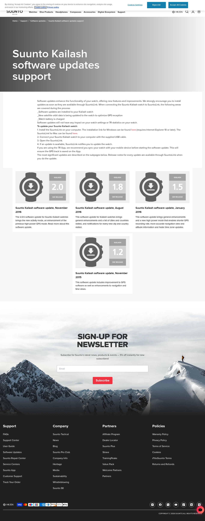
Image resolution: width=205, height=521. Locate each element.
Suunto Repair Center (14, 458)
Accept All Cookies (178, 5)
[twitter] (168, 504)
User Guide (9, 446)
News (56, 440)
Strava (105, 452)
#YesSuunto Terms (162, 458)
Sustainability (60, 476)
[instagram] (152, 504)
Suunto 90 (58, 488)
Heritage (57, 464)
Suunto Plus (108, 446)
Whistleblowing (61, 482)
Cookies (156, 452)
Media (56, 470)
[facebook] (160, 504)
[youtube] (176, 504)
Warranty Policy (160, 434)
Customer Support (12, 476)
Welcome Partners (111, 470)
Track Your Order (11, 482)
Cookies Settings (135, 5)
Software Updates (12, 452)
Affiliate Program (111, 434)
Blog (55, 446)
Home (15, 21)
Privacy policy (53, 7)
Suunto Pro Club (61, 452)
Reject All (156, 5)
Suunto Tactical (61, 434)
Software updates (38, 21)
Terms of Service (161, 446)
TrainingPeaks (109, 458)
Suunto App (9, 470)
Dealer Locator (110, 440)
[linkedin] (191, 504)
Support (23, 21)
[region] (102, 5)
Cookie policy (40, 7)
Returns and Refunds (163, 464)
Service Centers (11, 464)
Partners (106, 476)
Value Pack (108, 464)
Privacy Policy (159, 440)
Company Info (60, 458)
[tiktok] (183, 504)
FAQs (6, 434)
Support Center (11, 440)
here (133, 130)
